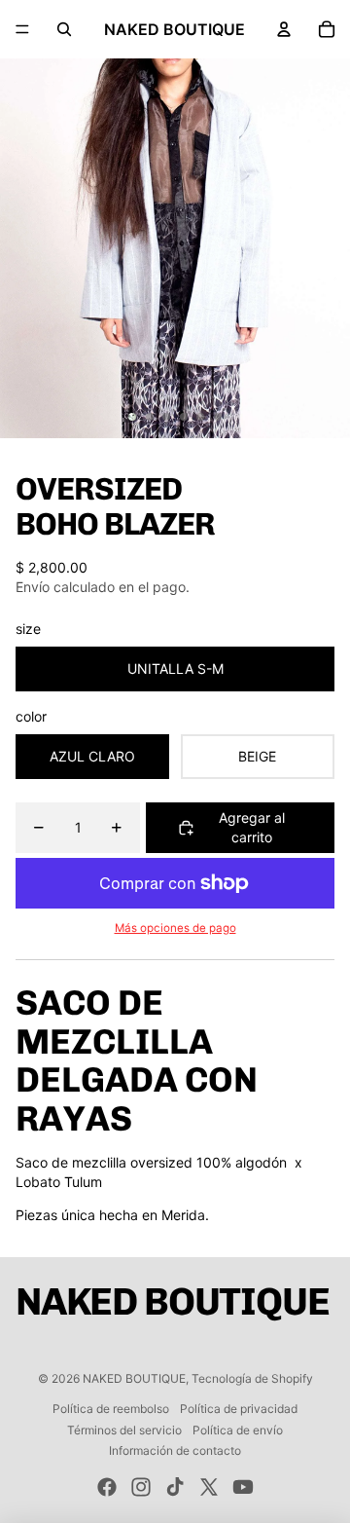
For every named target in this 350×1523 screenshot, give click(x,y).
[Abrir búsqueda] (64, 29)
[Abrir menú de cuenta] (283, 29)
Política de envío (237, 1430)
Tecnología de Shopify (252, 1378)
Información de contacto (175, 1450)
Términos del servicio (124, 1430)
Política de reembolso (110, 1408)
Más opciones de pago (175, 928)
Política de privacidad (239, 1408)
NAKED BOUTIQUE (134, 1378)
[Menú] (22, 29)
